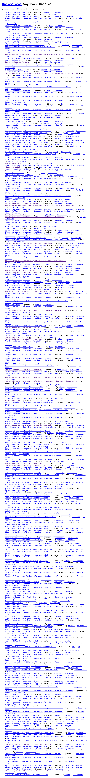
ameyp (67, 499)
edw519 (74, 92)
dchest (71, 717)
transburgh (60, 668)
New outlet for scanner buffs (18, 610)
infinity (68, 264)
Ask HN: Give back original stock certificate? (25, 465)
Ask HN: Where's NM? (13, 163)
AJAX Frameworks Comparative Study (20, 450)
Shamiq (62, 58)
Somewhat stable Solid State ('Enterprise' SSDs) (26, 555)
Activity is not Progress (16, 123)
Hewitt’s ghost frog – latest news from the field (27, 264)
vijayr (83, 217)
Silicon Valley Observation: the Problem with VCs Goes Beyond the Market (37, 211)
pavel (40, 492)
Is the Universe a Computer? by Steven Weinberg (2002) (29, 729)
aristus (8, 263)
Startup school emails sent (17, 62)
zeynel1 (70, 459)
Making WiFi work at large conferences (22, 37)
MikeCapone (70, 50)
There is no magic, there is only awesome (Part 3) (27, 209)
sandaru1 (73, 146)
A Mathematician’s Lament (16, 226)
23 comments (12, 127)
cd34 (47, 280)
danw (40, 39)
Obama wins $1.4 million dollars (19, 541)
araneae (62, 247)
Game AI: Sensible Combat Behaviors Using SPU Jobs (27, 499)
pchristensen (80, 475)
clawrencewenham (66, 435)
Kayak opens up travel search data (20, 515)
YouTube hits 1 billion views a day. (21, 421)
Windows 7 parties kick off (17, 706)
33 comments (27, 119)
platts (66, 666)
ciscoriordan (44, 60)
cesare (8, 303)
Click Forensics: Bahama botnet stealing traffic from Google (32, 318)
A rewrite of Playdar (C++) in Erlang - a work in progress (31, 740)
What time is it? (12, 41)
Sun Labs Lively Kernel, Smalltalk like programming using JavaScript (35, 100)
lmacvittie (76, 545)
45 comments (12, 24)
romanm (36, 329)
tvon (80, 708)
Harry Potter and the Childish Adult (21, 662)
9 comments (64, 43)
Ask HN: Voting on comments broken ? (21, 138)
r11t (72, 113)
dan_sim (79, 253)
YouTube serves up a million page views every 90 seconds (30, 438)
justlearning (46, 580)
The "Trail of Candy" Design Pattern (21, 673)
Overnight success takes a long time (21, 408)
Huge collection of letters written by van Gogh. (26, 561)
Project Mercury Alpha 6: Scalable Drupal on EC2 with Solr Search (34, 757)
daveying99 (53, 541)
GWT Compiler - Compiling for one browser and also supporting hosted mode (38, 452)
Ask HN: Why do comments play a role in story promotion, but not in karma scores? (41, 381)
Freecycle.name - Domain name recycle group (24, 501)
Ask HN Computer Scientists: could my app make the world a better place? (37, 54)
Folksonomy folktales (14, 507)
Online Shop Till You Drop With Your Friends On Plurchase (30, 18)
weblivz (77, 373)
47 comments (60, 26)
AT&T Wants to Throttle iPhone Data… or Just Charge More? (30, 517)
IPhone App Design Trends (16, 115)
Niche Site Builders (13, 167)
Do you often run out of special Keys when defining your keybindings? (36, 643)
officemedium (10, 622)
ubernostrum (10, 35)
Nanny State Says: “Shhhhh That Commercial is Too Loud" (29, 605)
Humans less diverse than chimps (19, 398)
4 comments (72, 104)
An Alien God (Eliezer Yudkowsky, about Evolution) (27, 50)
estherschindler (80, 670)
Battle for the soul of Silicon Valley (22, 635)
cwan (51, 26)
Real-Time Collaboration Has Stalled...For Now (25, 245)
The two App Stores (13, 39)
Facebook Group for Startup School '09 (22, 725)
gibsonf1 (65, 140)
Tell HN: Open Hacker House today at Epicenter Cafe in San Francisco (35, 261)
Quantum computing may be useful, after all (24, 247)
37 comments (61, 171)
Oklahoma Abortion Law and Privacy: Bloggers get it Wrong (30, 293)
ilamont (74, 350)
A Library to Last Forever (16, 71)
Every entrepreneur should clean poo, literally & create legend (34, 413)
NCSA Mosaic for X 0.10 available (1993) (23, 278)
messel (8, 608)
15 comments (73, 58)
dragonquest (10, 524)
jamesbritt (72, 761)
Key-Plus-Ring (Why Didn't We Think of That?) (25, 176)
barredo (52, 461)
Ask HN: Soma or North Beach (17, 215)
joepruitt (9, 660)
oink (9, 242)
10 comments (23, 35)
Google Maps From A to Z (15, 289)
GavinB (79, 456)
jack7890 (60, 484)
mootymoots (57, 723)
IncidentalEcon (11, 585)
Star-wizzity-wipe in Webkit (17, 182)
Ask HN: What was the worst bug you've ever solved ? (28, 29)
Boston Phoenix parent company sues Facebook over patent (30, 350)
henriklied (58, 683)
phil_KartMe (45, 121)
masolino (69, 431)
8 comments (72, 176)
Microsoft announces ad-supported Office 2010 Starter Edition (32, 190)
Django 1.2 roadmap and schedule (19, 43)
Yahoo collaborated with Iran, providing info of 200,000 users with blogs (38, 87)
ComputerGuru (77, 572)
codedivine (9, 511)
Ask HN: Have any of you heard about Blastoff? (25, 463)
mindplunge (66, 326)
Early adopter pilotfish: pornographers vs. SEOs (26, 599)
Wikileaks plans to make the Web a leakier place (26, 436)
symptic (65, 618)
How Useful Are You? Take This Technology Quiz (25, 326)
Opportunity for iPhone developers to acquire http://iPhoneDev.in (34, 563)
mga (64, 721)
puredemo (83, 125)
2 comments (17, 112)
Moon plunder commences (15, 580)
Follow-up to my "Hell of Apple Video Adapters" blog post (30, 154)
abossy (62, 530)
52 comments (55, 62)
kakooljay (58, 203)
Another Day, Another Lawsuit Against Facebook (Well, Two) (31, 612)
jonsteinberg (10, 589)
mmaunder (45, 526)
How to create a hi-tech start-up (19, 385)
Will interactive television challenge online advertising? (31, 503)
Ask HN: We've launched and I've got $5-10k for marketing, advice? (34, 377)
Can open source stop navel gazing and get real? (26, 448)
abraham (82, 757)
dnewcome (50, 664)
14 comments (57, 41)
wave (18, 75)
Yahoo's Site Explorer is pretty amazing (23, 129)
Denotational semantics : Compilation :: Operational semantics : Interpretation (40, 274)
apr (59, 64)
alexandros (70, 354)
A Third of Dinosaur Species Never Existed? (24, 58)
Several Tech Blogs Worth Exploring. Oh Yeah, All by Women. (31, 670)
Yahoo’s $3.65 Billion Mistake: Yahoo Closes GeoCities (29, 96)
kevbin (72, 605)
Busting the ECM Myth (14, 603)
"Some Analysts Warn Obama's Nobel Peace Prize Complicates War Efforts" (37, 771)
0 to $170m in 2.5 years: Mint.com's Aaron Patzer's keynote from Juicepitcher (40, 159)
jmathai (83, 377)
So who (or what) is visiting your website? (24, 188)
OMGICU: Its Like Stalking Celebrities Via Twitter (27, 551)
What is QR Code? (12, 305)
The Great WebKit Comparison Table (20, 423)
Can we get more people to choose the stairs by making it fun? (33, 253)
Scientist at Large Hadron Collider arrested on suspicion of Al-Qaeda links (39, 691)
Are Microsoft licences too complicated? (23, 341)
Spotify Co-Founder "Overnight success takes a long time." (31, 77)
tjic (60, 339)
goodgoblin (70, 297)
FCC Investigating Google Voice (18, 727)
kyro (54, 421)
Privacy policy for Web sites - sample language (26, 371)
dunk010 (35, 228)
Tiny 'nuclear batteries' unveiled (20, 442)
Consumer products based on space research (24, 282)
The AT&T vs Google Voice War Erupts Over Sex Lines (28, 735)
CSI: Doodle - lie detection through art (23, 616)
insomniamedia (76, 96)
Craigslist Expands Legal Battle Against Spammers (27, 496)
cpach (73, 402)
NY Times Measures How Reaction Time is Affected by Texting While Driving (38, 196)
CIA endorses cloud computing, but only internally (27, 543)
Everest (56, 272)
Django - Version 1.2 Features (18, 433)
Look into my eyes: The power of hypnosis (24, 135)
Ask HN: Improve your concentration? (21, 272)
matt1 (59, 129)
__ (66, 543)
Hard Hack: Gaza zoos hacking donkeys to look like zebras (30, 572)
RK (65, 650)
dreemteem (60, 341)
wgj (82, 66)
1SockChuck (59, 285)
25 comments (69, 138)
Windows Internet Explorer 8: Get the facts (24, 389)
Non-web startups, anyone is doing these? (23, 64)
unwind (58, 16)
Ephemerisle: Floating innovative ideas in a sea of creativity (33, 754)
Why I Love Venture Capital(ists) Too (21, 683)
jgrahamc (76, 154)
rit (80, 222)
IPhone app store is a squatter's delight (23, 232)
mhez (63, 465)
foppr (85, 469)
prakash (68, 251)
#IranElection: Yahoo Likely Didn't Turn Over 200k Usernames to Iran (35, 417)
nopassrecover (62, 270)
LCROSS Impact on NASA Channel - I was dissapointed (28, 425)
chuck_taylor (10, 704)
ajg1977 (79, 81)
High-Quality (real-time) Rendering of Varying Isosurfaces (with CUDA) (36, 301)
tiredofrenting (11, 312)
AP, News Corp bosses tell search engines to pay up (28, 719)
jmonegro (8, 692)
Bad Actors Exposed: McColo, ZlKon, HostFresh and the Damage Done (34, 736)
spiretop (42, 167)
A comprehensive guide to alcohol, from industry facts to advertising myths (39, 677)
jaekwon (46, 486)
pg (46, 62)
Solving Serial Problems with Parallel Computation (27, 316)
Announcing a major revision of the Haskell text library (30, 92)
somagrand (61, 675)
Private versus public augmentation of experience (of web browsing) (35, 331)
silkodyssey (53, 199)
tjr (65, 498)
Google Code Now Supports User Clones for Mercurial (28, 131)
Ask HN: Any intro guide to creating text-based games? (29, 243)
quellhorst (40, 400)
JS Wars (8, 85)
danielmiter (59, 681)
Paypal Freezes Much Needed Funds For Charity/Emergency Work (32, 478)
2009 (19, 9)
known (33, 446)
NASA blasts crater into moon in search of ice (25, 618)
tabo (66, 133)
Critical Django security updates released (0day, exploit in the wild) (36, 33)
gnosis (38, 305)
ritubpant (9, 679)
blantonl (50, 610)
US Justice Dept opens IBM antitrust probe (24, 230)
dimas (60, 135)
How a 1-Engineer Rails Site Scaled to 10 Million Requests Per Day (34, 66)
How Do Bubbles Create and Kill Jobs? (21, 641)
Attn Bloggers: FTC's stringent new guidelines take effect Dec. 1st (35, 178)
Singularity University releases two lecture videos (28, 297)
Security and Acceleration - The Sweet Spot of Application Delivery (35, 658)
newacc (59, 150)
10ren (43, 173)
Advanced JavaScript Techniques (18, 26)
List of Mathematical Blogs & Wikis (20, 27)
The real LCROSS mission (15, 526)
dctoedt (66, 371)
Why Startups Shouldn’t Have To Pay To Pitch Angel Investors (32, 475)
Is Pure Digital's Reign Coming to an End (23, 675)
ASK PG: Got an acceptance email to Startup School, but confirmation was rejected (41, 73)
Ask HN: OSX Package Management (18, 152)
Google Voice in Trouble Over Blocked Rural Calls (27, 650)
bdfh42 (30, 85)
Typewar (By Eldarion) (14, 70)
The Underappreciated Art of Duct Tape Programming (27, 251)
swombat (11, 161)
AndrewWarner (80, 22)
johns (76, 106)
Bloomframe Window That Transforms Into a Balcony (27, 775)
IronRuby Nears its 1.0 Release (18, 199)
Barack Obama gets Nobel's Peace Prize (22, 16)
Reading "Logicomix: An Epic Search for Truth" (25, 406)
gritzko (79, 532)
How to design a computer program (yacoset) (24, 435)
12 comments (49, 39)
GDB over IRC (10, 364)
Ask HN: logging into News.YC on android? (23, 370)
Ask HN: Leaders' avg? (14, 337)
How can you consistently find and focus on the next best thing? (34, 343)
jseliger (56, 662)
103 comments (57, 12)
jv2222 (81, 712)
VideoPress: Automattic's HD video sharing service (27, 142)
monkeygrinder (64, 282)
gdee (44, 226)
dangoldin (60, 473)
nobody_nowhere (63, 494)
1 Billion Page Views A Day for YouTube (22, 285)
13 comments (69, 37)
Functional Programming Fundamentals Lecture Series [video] (31, 576)
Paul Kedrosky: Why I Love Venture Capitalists (25, 238)
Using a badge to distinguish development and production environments (36, 184)
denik (63, 104)
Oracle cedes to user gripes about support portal (27, 444)
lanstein (82, 736)
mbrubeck (65, 45)
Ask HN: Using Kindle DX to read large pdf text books (29, 291)
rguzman (64, 268)
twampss (44, 70)
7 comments (69, 129)
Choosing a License (13, 314)
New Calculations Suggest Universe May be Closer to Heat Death (33, 456)
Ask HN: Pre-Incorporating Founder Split (23, 270)
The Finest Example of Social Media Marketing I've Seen (29, 366)
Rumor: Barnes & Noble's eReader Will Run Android (27, 528)
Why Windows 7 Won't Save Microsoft (20, 266)
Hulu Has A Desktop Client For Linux (21, 144)
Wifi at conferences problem (17, 91)
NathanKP (8, 198)
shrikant (75, 47)
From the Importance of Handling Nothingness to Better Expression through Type (40, 654)
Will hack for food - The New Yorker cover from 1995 (28, 459)
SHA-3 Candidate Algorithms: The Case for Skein (26, 482)
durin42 (70, 131)
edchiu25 (19, 752)
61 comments (53, 14)
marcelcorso (78, 740)
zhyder (69, 744)
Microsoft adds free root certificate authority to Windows (31, 106)
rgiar (80, 343)
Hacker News (12, 4)
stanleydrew (57, 266)
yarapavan (57, 27)
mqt (44, 14)
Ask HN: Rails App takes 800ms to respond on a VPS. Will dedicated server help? (40, 205)
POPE (61, 389)
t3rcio (8, 570)
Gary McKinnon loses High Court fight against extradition (30, 427)
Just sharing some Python (16, 486)
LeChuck (67, 561)
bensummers (58, 194)
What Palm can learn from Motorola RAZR (22, 538)
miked (84, 178)
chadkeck (8, 56)
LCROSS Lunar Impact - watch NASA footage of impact (28, 358)
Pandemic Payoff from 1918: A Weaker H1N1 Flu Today (28, 354)
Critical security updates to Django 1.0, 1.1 (25, 268)
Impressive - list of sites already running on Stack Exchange (32, 81)
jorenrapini (10, 490)
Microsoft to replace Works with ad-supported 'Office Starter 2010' (35, 522)
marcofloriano (51, 284)
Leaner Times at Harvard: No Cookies (21, 591)
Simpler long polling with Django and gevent (24, 104)
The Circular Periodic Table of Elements (23, 668)
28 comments (58, 60)
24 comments (27, 75)
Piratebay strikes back (15, 12)
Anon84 (64, 136)
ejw (67, 765)
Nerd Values (10, 446)
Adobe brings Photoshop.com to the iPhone (24, 748)
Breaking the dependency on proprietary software (26, 498)
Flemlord (79, 190)
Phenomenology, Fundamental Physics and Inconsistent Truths (31, 687)
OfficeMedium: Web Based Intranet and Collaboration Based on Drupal (35, 620)
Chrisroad (76, 517)
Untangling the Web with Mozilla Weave (22, 582)
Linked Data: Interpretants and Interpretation (26, 767)
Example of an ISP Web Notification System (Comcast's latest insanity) (36, 410)
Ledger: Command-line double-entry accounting (25, 45)
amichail (56, 715)
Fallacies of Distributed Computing (21, 201)
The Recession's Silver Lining (18, 664)
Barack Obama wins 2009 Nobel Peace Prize (24, 540)
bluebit (73, 366)
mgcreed (47, 71)
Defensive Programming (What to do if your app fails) (29, 717)
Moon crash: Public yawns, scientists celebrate (26, 746)
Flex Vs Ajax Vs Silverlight (17, 284)
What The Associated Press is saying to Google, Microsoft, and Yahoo (35, 702)
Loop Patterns (11, 228)
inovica (55, 169)
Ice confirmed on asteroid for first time (23, 494)
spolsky (58, 37)
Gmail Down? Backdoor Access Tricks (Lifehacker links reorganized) (34, 584)
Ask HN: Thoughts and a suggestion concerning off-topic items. (33, 117)
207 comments (69, 16)
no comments (72, 188)
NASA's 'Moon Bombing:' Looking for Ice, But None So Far (30, 360)
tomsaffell (77, 18)
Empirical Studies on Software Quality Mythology (26, 133)
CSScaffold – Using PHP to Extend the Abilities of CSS (29, 146)
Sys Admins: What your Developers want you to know (28, 696)
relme (72, 165)
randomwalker (77, 293)
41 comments (69, 64)
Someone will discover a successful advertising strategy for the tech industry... (41, 750)
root (6, 9)
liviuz (61, 501)
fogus (47, 157)
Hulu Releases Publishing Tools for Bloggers (24, 530)
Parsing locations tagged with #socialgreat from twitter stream (33, 587)
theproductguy (14, 656)
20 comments (66, 152)
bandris (46, 12)
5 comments (68, 27)
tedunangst (52, 727)
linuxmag (58, 582)
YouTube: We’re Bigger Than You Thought (22, 150)
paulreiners (63, 230)
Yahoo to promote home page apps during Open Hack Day (29, 733)
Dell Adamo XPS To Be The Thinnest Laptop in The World (29, 557)
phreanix (78, 478)
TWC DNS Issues (11, 627)
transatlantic (60, 520)
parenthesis (10, 236)
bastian (65, 238)
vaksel (75, 612)
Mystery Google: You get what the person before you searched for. (34, 125)
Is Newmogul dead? (13, 400)
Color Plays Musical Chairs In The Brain (23, 652)
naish (59, 232)
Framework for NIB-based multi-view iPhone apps (26, 721)
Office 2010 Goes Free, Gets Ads (19, 175)
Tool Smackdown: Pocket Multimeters (20, 601)
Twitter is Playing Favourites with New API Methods (28, 765)
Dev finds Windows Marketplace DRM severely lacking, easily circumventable (38, 509)
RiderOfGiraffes (12, 119)
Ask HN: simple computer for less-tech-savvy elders (28, 744)
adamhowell (70, 142)
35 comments (77, 140)
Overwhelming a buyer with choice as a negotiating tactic (30, 647)
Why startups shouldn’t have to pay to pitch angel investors (32, 22)
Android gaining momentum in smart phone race (25, 140)
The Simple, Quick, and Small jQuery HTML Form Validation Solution (34, 488)
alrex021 (53, 43)
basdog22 (45, 289)
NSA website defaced (13, 492)
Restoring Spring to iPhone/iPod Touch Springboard (27, 431)
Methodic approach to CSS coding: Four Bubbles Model (28, 467)
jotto (12, 207)
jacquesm (71, 29)
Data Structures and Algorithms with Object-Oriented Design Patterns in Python (40, 240)
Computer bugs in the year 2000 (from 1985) (24, 387)
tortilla (54, 515)
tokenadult (72, 306)
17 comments (16, 89)
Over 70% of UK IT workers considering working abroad (29, 549)
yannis (43, 513)
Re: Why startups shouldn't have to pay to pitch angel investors (34, 712)
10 (31, 9)
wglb (48, 91)
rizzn (7, 213)
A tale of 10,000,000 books (17, 157)
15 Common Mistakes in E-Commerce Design (23, 484)
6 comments (82, 142)
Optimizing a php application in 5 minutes (24, 287)
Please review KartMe (14, 121)
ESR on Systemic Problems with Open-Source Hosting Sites (30, 402)
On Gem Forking (11, 685)
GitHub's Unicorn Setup (15, 14)
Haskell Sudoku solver (14, 173)
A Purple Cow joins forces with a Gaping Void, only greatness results (36, 606)
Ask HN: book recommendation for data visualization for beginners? (34, 217)
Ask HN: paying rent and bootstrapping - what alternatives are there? (36, 310)
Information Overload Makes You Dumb (21, 715)
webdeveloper (56, 450)
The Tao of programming (15, 513)
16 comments (57, 123)
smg (69, 291)
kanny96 (82, 563)
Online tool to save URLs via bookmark (22, 681)
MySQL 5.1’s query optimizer (17, 280)
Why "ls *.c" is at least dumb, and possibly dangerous (29, 113)
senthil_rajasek (70, 322)
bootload (81, 413)
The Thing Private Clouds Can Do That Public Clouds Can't (30, 545)
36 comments (20, 56)
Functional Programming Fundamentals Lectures (25, 136)
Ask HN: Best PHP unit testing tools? (21, 203)
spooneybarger (71, 391)
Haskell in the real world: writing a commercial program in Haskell (35, 698)
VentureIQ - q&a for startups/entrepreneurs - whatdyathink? (31, 373)
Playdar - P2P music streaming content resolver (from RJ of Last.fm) (35, 593)
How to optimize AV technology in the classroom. (26, 666)
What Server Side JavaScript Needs (20, 629)
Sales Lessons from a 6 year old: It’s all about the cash (30, 257)
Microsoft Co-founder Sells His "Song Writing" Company (29, 335)
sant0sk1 (47, 115)
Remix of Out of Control (15, 694)
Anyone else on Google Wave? (17, 171)
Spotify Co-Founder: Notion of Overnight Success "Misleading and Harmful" (38, 110)
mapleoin (8, 645)
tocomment (70, 425)
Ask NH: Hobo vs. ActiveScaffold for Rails (24, 339)
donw (56, 725)
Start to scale (11, 329)
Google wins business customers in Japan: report (26, 322)
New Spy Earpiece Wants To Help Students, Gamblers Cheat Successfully (36, 469)
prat (63, 176)
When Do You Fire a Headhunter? (18, 769)
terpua (8, 112)
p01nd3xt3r (49, 215)
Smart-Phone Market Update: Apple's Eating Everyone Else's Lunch (34, 708)
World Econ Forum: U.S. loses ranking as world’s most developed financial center (41, 631)
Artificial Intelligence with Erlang (21, 220)
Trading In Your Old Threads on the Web (22, 249)
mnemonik (54, 629)
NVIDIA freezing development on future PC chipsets (27, 391)
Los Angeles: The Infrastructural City (22, 520)
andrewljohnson (42, 41)
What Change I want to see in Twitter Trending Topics (29, 626)
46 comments (55, 70)
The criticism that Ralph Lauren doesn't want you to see (30, 47)
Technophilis (55, 385)
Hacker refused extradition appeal (20, 169)
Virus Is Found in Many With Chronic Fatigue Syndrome (29, 306)
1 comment (58, 175)
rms (6, 89)
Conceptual (78, 77)
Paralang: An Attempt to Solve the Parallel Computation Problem (33, 394)
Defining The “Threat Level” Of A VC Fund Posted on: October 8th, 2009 (37, 637)
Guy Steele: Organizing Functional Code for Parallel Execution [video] (36, 234)
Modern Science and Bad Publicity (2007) (23, 473)
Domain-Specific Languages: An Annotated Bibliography (29, 761)
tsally (56, 144)
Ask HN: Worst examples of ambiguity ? (22, 327)
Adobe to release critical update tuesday (23, 348)
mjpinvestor (62, 348)
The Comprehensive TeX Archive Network (22, 566)
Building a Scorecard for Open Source (21, 194)
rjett (41, 163)
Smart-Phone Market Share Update (19, 461)
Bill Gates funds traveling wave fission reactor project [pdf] (33, 532)
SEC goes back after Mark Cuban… (19, 347)
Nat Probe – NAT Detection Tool (18, 624)
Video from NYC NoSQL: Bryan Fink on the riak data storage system (34, 222)
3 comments (74, 136)
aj (51, 175)
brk (49, 624)
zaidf (71, 243)
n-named (59, 278)
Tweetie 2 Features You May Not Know (21, 723)
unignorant (53, 152)
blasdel (8, 186)
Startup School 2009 (13, 60)
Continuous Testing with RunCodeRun (20, 597)
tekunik (71, 626)
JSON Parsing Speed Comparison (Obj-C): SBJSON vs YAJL (29, 165)
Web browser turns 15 (14, 536)
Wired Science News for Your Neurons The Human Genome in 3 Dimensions (36, 568)
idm (67, 358)
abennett (78, 318)
